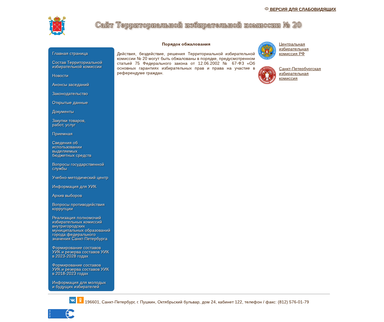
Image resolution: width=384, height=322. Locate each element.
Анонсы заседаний (70, 84)
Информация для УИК (74, 186)
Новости (60, 75)
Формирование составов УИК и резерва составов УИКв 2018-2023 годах (80, 269)
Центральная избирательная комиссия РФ (294, 49)
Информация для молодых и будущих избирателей (79, 284)
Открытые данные (70, 102)
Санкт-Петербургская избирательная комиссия (300, 73)
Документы (63, 111)
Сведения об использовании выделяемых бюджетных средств (71, 149)
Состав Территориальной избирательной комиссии (77, 64)
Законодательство (70, 93)
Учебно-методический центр (80, 177)
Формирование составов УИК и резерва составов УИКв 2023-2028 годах (80, 251)
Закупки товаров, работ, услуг (69, 122)
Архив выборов (67, 195)
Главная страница (70, 53)
